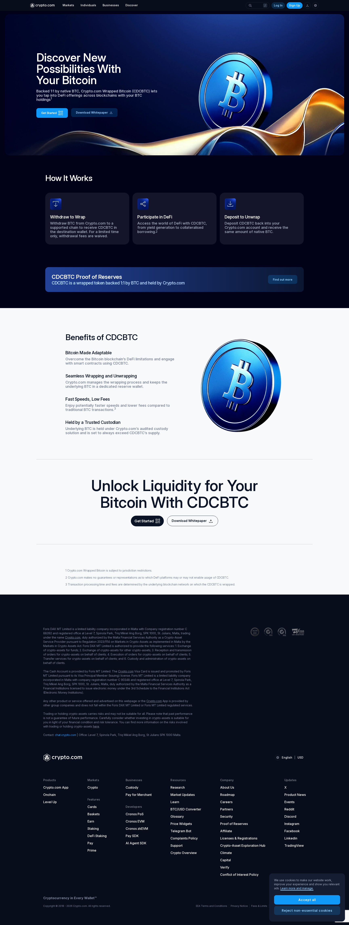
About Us (227, 787)
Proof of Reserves (234, 824)
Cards (92, 807)
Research (177, 787)
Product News (295, 795)
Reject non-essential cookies (307, 910)
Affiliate (226, 831)
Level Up (50, 802)
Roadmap (227, 795)
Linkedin (290, 838)
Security (226, 816)
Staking (93, 829)
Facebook (292, 831)
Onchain (49, 795)
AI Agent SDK (136, 843)
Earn (90, 821)
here (96, 726)
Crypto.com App (55, 787)
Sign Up (294, 5)
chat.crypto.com (65, 735)
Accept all (307, 900)
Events (289, 802)
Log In (278, 5)
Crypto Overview (183, 853)
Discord (290, 816)
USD (300, 757)
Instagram (291, 824)
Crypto (92, 787)
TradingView (294, 845)
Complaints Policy (184, 838)
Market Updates (182, 795)
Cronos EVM (135, 821)
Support (176, 845)
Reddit (289, 809)
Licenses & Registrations (238, 838)
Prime (91, 850)
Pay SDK (132, 836)
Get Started (49, 113)
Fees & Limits (259, 905)
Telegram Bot (180, 831)
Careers (226, 802)
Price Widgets (181, 824)
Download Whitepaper (92, 112)
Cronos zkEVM (137, 829)
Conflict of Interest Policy (239, 875)
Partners (226, 809)
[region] (307, 897)
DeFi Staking (97, 836)
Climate (226, 853)
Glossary (177, 816)
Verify (224, 867)
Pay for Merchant (139, 795)
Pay (90, 843)
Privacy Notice (239, 905)
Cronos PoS (135, 814)
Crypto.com (72, 637)
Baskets (93, 814)
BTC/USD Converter (185, 809)
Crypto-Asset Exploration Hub (242, 845)
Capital (225, 860)
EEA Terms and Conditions (211, 905)
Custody (132, 787)
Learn (174, 802)
